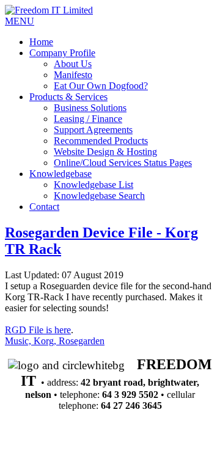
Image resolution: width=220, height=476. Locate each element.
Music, (19, 341)
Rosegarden (82, 341)
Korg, (46, 341)
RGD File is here (38, 330)
